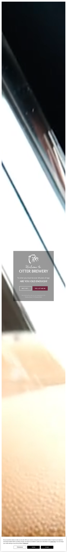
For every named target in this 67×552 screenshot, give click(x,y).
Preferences (20, 547)
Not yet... (25, 288)
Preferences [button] (25, 543)
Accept (47, 547)
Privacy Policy (38, 297)
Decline (33, 547)
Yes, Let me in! (40, 288)
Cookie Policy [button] (53, 541)
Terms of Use (28, 297)
